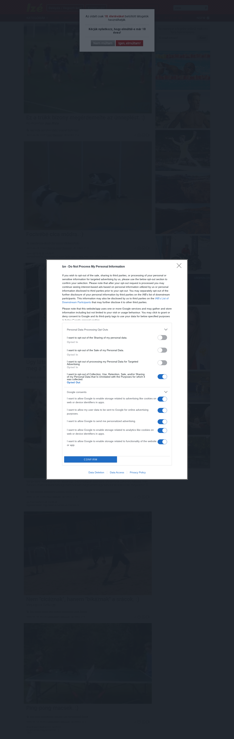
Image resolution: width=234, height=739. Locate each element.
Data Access (117, 472)
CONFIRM (90, 459)
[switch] (162, 337)
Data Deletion (96, 472)
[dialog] (117, 369)
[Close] (180, 266)
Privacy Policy (138, 472)
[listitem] (117, 329)
